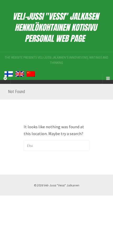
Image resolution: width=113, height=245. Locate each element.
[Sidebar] (5, 78)
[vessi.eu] (56, 26)
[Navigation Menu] (107, 78)
